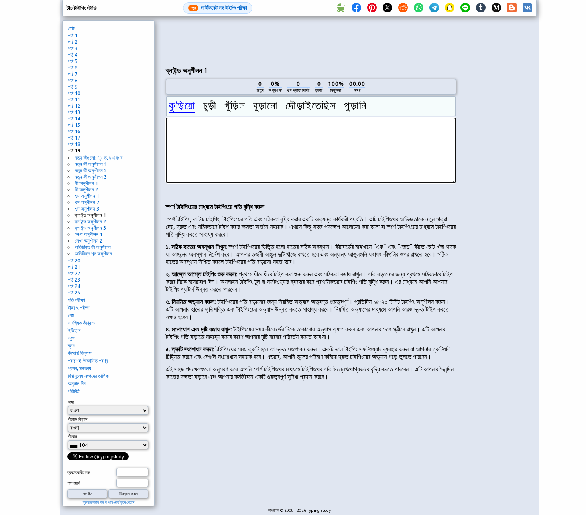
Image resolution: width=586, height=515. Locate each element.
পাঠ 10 (74, 93)
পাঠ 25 (74, 292)
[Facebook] (356, 8)
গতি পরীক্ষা (76, 300)
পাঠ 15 (74, 125)
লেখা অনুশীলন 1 (88, 234)
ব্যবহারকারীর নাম (78, 472)
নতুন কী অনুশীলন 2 (91, 170)
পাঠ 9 (72, 86)
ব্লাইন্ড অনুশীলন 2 (90, 221)
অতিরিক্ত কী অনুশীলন (93, 247)
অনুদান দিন (77, 383)
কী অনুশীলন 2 (86, 189)
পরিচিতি (73, 391)
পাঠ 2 (72, 42)
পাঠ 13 (74, 112)
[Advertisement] (311, 40)
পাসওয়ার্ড (73, 483)
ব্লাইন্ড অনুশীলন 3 (90, 228)
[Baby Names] (341, 8)
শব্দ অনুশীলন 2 (87, 202)
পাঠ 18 (74, 144)
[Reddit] (403, 8)
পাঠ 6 (72, 67)
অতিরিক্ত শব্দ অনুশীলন (93, 253)
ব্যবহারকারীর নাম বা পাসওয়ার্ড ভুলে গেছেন (108, 502)
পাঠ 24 (74, 286)
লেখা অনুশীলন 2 (88, 240)
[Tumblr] (481, 8)
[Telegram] (434, 8)
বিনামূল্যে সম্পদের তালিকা (89, 376)
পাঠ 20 (74, 260)
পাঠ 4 (72, 54)
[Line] (465, 8)
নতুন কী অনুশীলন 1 (91, 164)
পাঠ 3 (72, 48)
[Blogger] (512, 8)
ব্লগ (71, 345)
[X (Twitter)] (387, 8)
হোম (71, 28)
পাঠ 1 (72, 35)
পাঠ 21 (74, 267)
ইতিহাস (74, 330)
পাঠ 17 (74, 137)
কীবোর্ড (72, 436)
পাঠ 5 (72, 61)
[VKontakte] (527, 8)
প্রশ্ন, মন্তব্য (79, 368)
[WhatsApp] (418, 8)
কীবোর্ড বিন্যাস (80, 353)
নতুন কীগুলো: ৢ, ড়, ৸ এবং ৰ (98, 157)
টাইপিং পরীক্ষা (79, 307)
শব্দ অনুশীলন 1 (87, 196)
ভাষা (71, 402)
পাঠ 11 (74, 99)
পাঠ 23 (74, 279)
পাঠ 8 (72, 80)
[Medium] (496, 8)
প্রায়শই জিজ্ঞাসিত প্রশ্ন (88, 360)
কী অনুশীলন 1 (86, 183)
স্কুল (72, 338)
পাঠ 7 (72, 74)
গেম (71, 315)
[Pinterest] (372, 8)
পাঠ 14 (74, 118)
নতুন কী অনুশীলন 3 (91, 177)
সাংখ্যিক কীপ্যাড (81, 323)
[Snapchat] (449, 8)
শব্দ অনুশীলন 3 (87, 208)
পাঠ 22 (74, 273)
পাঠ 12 (74, 106)
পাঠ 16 (74, 131)
